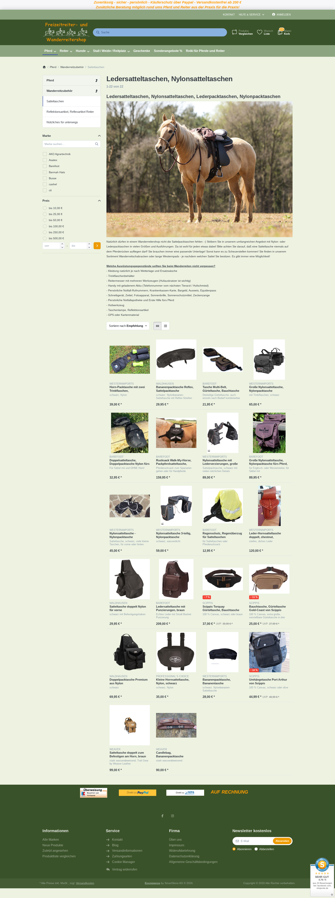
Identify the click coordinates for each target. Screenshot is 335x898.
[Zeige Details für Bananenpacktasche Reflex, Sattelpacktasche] (176, 359)
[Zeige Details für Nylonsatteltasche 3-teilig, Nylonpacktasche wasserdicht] (176, 506)
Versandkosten (85, 883)
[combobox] (160, 32)
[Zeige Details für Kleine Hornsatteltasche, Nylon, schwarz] (176, 652)
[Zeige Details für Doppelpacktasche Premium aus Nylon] (130, 652)
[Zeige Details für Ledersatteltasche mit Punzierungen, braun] (176, 579)
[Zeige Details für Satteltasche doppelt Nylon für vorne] (130, 579)
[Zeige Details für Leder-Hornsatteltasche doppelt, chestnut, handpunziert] (269, 506)
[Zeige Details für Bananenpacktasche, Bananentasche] (223, 652)
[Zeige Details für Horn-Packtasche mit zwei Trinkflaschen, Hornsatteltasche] (130, 359)
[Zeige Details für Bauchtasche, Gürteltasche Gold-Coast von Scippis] (269, 579)
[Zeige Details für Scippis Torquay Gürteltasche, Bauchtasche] (223, 579)
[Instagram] (172, 816)
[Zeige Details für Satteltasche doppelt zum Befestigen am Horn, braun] (130, 725)
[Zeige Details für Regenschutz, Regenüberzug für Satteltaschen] (223, 506)
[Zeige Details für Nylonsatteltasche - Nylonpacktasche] (130, 506)
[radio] (157, 326)
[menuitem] (50, 50)
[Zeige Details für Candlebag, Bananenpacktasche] (176, 725)
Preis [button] (45, 200)
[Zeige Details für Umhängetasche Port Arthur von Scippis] (269, 652)
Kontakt (229, 14)
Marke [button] (46, 135)
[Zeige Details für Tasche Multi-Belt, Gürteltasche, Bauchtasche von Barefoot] (223, 359)
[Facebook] (162, 816)
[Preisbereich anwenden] (97, 245)
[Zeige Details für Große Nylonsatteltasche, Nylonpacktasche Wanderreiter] (269, 359)
